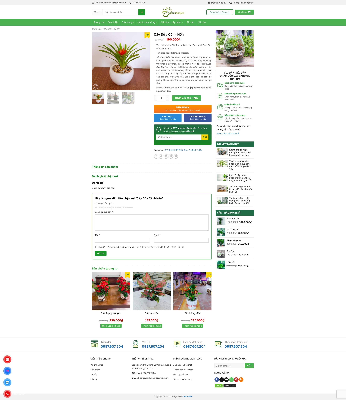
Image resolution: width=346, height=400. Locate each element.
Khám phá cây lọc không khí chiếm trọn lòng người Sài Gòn (240, 152)
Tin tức (190, 22)
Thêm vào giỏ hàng (186, 98)
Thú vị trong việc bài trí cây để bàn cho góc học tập (240, 189)
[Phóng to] (95, 87)
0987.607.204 (112, 346)
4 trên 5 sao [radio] (116, 207)
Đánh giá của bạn (104, 203)
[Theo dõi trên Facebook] (216, 379)
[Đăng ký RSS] (241, 379)
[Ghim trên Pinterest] (171, 156)
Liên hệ (202, 22)
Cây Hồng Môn (192, 313)
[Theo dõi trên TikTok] (221, 379)
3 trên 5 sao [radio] (107, 207)
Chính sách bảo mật (182, 365)
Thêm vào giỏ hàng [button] (111, 326)
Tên (97, 235)
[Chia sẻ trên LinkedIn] (176, 156)
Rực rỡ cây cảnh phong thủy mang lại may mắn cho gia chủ (240, 178)
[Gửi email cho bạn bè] (166, 156)
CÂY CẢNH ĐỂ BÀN (111, 29)
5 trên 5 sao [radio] (127, 207)
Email (157, 235)
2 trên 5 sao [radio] (100, 207)
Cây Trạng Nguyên (111, 313)
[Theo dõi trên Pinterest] (236, 379)
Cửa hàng (127, 22)
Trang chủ (99, 22)
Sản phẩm (95, 369)
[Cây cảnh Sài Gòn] (173, 12)
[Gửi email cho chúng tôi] (226, 379)
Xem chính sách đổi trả (228, 133)
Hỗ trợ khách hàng (242, 2)
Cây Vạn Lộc (152, 313)
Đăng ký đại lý (218, 2)
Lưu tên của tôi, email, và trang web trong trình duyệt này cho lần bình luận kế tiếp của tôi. (141, 247)
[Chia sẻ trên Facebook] (156, 156)
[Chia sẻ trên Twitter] (161, 156)
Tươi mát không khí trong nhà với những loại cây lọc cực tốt (239, 201)
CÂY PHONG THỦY (193, 150)
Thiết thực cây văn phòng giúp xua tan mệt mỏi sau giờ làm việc (239, 165)
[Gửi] (141, 12)
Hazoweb (188, 396)
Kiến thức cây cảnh (170, 22)
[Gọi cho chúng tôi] (231, 379)
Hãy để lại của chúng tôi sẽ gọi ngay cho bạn (185, 130)
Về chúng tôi (96, 365)
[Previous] (96, 61)
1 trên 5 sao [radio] (95, 207)
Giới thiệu (113, 22)
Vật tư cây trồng (146, 22)
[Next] (145, 61)
